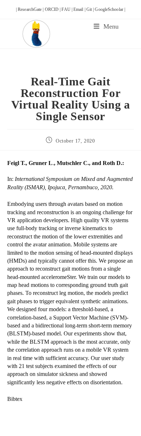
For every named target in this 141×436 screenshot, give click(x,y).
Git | (90, 9)
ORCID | (53, 9)
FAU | (67, 9)
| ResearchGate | (30, 9)
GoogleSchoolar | (110, 9)
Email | (79, 9)
